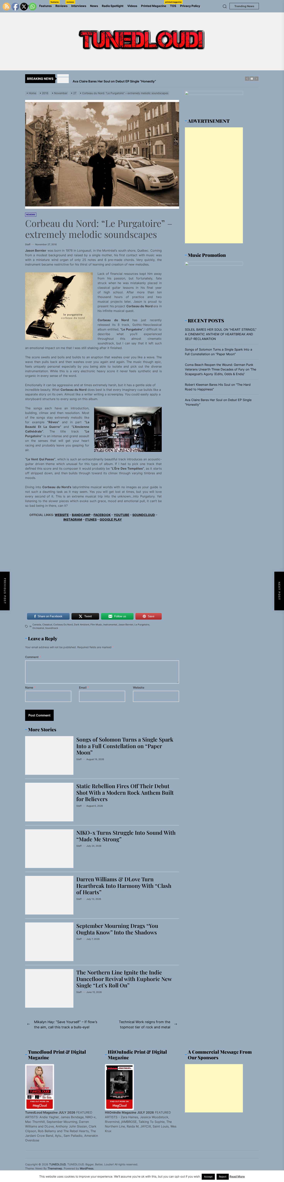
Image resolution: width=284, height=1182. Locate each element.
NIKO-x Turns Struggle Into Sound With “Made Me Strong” (126, 836)
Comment (33, 657)
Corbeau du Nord (63, 624)
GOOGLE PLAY (111, 519)
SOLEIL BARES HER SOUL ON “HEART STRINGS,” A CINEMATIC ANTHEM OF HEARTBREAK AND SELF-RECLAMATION (220, 334)
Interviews (78, 6)
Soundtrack (51, 628)
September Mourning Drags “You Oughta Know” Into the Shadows (117, 929)
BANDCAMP (81, 515)
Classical (47, 624)
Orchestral (38, 628)
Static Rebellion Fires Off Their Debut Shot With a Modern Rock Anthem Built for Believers (125, 792)
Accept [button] (208, 1176)
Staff (27, 244)
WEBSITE (62, 515)
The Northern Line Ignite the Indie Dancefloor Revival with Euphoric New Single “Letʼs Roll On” (124, 979)
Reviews (62, 4)
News (94, 6)
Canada (36, 624)
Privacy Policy (190, 6)
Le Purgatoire (141, 624)
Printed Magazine (154, 4)
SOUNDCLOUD (143, 515)
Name (30, 687)
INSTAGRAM (72, 519)
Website (138, 687)
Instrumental (110, 624)
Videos (132, 6)
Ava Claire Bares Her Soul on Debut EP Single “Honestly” (218, 402)
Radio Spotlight (112, 6)
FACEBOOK (102, 515)
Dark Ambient (81, 624)
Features (46, 4)
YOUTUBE (121, 515)
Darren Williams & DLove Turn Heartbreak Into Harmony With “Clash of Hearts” (123, 885)
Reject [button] (222, 1176)
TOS (173, 6)
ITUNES (91, 519)
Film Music (96, 624)
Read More (237, 1176)
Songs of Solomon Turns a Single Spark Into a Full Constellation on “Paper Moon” (124, 746)
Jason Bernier (125, 624)
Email (84, 687)
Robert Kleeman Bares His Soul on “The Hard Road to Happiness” (218, 387)
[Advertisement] (214, 185)
